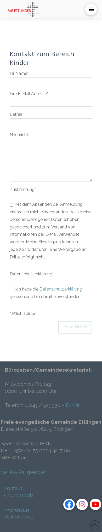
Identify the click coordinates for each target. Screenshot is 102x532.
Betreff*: (17, 114)
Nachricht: (19, 134)
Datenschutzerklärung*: (46, 285)
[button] (91, 9)
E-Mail (73, 405)
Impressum (17, 510)
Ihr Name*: (19, 73)
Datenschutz (19, 516)
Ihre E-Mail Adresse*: (29, 93)
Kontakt (13, 488)
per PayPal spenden (24, 472)
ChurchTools (19, 495)
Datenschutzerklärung (60, 289)
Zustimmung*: (51, 223)
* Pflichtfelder (22, 313)
